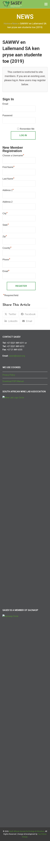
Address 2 (7, 202)
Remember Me (27, 129)
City (5, 213)
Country (7, 247)
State (5, 224)
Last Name (8, 178)
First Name (8, 166)
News (15, 23)
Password (7, 115)
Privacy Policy (8, 375)
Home (7, 23)
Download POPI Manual (13, 381)
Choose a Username (13, 155)
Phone (6, 259)
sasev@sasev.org (17, 356)
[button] (46, 4)
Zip (4, 236)
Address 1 (8, 189)
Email (5, 104)
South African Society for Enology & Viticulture (26, 831)
